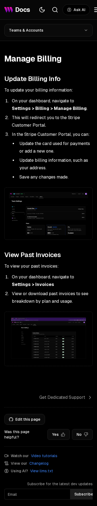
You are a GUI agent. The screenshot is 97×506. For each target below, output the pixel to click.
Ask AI (79, 10)
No (79, 434)
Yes (55, 434)
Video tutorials (44, 456)
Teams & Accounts (26, 30)
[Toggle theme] (42, 9)
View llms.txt (41, 471)
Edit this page (27, 419)
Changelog (38, 463)
